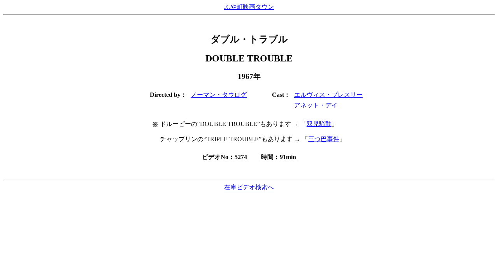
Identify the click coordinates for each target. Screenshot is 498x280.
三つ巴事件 (323, 139)
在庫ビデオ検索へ (249, 187)
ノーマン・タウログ (219, 94)
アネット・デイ (316, 105)
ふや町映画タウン (249, 7)
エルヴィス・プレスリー (328, 94)
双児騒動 (319, 124)
